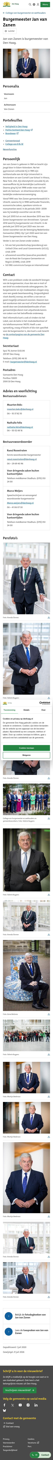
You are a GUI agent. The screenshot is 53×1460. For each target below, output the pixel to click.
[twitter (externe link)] (12, 1405)
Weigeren (26, 755)
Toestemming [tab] (9, 710)
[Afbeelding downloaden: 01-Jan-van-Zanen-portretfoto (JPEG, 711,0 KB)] (49, 894)
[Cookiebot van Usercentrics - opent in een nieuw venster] (39, 703)
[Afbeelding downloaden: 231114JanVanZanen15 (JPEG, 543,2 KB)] (49, 1096)
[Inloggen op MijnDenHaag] (37, 4)
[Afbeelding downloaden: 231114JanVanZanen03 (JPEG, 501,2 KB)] (49, 1137)
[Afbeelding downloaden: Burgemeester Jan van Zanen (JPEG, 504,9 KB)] (49, 934)
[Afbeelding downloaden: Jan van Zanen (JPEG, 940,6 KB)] (49, 1014)
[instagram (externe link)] (28, 1405)
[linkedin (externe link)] (36, 1405)
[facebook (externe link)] (4, 1405)
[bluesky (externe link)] (4, 1411)
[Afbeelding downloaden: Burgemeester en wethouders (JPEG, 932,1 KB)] (49, 818)
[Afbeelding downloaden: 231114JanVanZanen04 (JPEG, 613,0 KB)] (49, 1216)
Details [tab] (27, 710)
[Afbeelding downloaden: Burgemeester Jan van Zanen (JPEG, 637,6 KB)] (49, 698)
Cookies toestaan (26, 748)
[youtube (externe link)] (20, 1405)
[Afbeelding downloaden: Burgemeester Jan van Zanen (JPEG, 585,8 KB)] (49, 1297)
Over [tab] (43, 710)
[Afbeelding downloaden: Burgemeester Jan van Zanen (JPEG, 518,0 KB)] (49, 1256)
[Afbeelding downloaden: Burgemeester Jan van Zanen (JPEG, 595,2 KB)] (49, 617)
